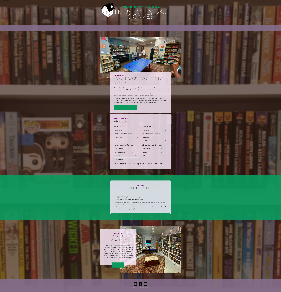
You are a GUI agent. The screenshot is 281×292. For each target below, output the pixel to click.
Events (137, 28)
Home (109, 28)
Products (127, 28)
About (117, 28)
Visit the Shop (158, 28)
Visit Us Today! (118, 265)
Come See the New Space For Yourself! (125, 107)
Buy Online (170, 28)
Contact (146, 28)
